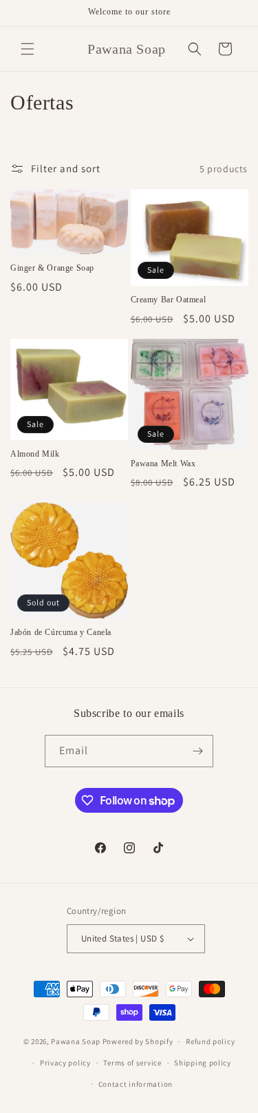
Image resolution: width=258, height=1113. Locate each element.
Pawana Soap (75, 1041)
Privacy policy (65, 1063)
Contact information (135, 1084)
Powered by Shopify (138, 1041)
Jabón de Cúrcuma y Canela (60, 632)
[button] (27, 49)
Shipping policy (202, 1063)
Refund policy (210, 1041)
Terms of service (132, 1063)
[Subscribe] (197, 751)
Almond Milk (35, 454)
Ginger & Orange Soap (52, 268)
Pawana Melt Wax (163, 463)
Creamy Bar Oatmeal (168, 299)
